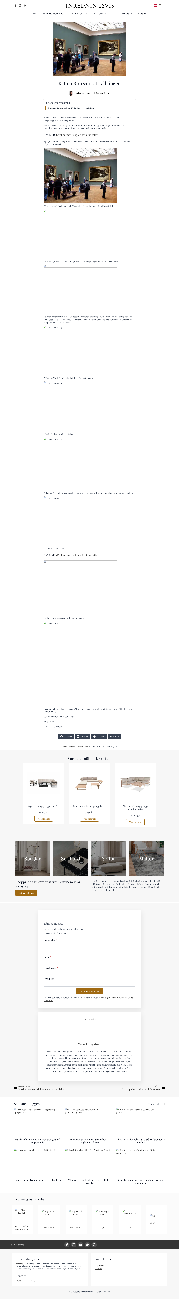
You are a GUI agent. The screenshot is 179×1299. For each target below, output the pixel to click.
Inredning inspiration (53, 14)
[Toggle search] (160, 5)
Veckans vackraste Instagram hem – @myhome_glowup (89, 1141)
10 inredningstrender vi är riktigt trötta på (38, 1179)
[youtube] (80, 1244)
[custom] (87, 1244)
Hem (34, 14)
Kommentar (50, 940)
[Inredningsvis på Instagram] (20, 5)
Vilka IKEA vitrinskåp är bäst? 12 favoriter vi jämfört (141, 1141)
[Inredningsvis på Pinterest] (24, 5)
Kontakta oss (101, 1266)
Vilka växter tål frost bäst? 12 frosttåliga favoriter (89, 1181)
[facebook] (67, 1244)
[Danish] (155, 5)
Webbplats (49, 979)
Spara (60, 24)
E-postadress (51, 968)
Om (114, 14)
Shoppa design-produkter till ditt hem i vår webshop (70, 108)
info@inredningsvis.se (25, 1281)
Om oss (98, 1269)
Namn (47, 957)
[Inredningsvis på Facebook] (15, 5)
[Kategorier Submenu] (108, 14)
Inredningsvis (20, 1264)
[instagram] (73, 1244)
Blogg (71, 746)
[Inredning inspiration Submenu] (67, 14)
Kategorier (100, 14)
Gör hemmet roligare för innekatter (77, 135)
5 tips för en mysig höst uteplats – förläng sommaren (141, 1181)
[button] (17, 795)
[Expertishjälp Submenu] (89, 14)
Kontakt (142, 14)
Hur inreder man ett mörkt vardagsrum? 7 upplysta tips (38, 1141)
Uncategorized (81, 746)
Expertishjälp (79, 14)
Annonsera (127, 14)
